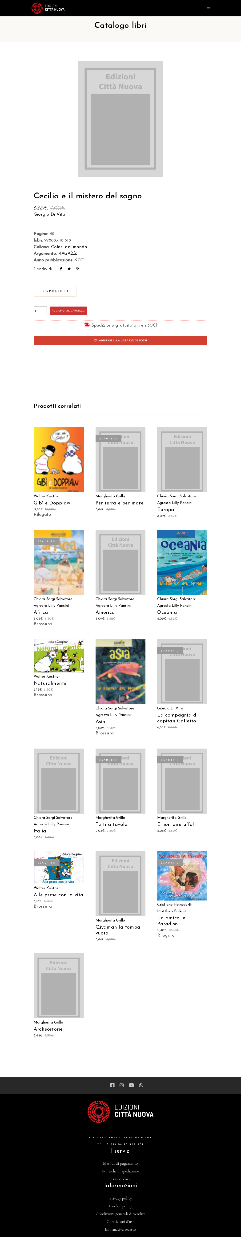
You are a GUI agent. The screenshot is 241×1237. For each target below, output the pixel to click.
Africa (41, 612)
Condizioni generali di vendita (120, 1213)
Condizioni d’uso (121, 1221)
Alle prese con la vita (59, 895)
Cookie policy (120, 1206)
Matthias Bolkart (172, 911)
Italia (40, 831)
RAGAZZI (68, 253)
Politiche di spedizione (120, 1171)
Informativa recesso (120, 1229)
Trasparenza (120, 1178)
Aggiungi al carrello (68, 310)
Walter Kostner (47, 496)
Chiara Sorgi (167, 496)
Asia (101, 721)
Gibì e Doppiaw (52, 503)
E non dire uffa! (175, 824)
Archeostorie (48, 1029)
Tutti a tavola (112, 824)
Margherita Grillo (110, 496)
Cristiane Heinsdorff (174, 905)
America (105, 612)
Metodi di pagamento (120, 1163)
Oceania (167, 612)
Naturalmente (50, 683)
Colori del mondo (69, 247)
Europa (165, 509)
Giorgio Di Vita (49, 214)
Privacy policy (120, 1198)
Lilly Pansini (182, 503)
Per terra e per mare (120, 503)
